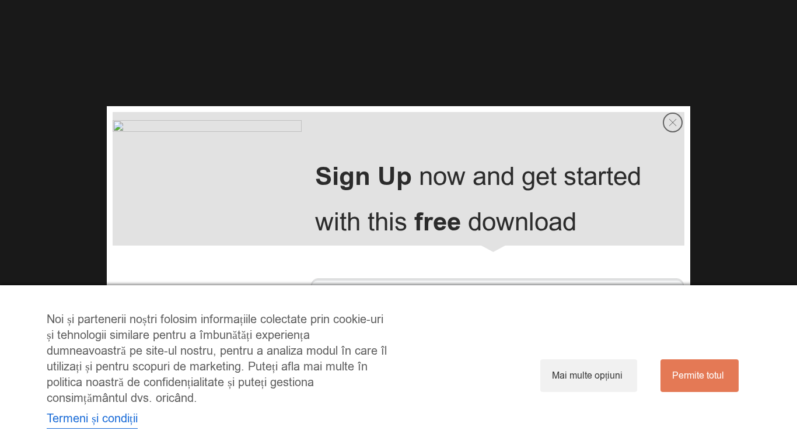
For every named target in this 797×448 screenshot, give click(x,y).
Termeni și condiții (92, 418)
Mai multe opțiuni (587, 375)
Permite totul (698, 375)
